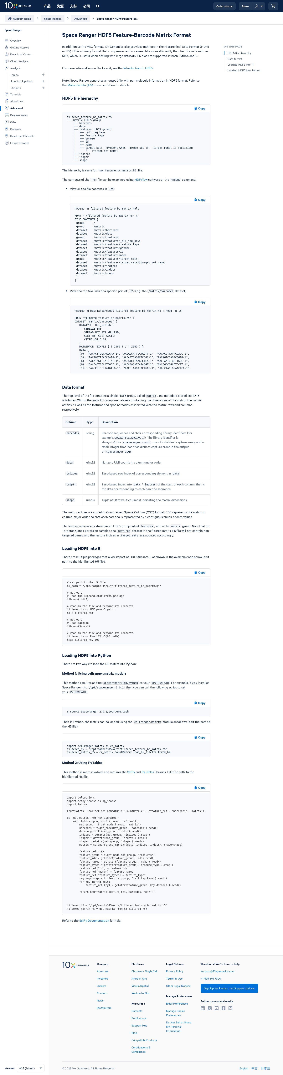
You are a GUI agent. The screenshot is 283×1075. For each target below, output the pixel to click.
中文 (254, 1068)
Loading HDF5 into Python (244, 70)
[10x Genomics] (75, 1008)
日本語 (265, 1068)
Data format (235, 59)
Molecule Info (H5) (80, 85)
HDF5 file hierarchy (239, 53)
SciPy (131, 772)
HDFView (141, 179)
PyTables (148, 772)
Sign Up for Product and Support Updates (229, 988)
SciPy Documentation (94, 920)
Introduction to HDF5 (138, 68)
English (243, 1068)
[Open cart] (273, 6)
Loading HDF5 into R (240, 64)
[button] (43, 75)
